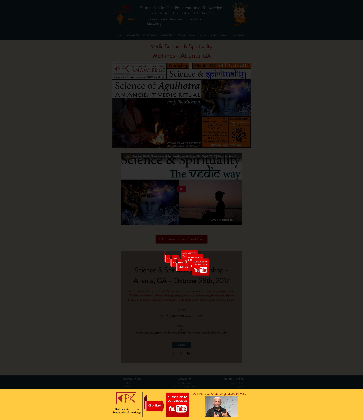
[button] (246, 377)
